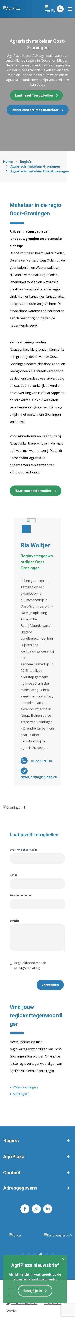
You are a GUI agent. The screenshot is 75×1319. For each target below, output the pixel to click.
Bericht (14, 920)
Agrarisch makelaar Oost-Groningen (39, 171)
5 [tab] (47, 1254)
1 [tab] (23, 1254)
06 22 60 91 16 (41, 761)
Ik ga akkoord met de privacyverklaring (30, 965)
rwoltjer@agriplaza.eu (39, 777)
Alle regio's (21, 1093)
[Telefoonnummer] (60, 8)
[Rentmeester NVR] (37, 1238)
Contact (12, 1172)
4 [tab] (41, 1254)
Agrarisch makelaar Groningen (35, 166)
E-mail (14, 875)
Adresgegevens (20, 1188)
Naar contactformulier (33, 491)
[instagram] (36, 1208)
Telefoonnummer (21, 895)
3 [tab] (35, 1254)
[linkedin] (47, 1208)
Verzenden (50, 985)
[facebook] (24, 1208)
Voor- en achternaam (23, 849)
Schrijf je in (32, 1290)
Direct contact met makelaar (35, 110)
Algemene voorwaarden (21, 1303)
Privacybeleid (52, 1303)
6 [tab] (53, 1254)
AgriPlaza (13, 1156)
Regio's (26, 161)
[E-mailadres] (24, 771)
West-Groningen (25, 1087)
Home (8, 161)
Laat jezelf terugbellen (34, 95)
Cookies (11, 1310)
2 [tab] (29, 1254)
